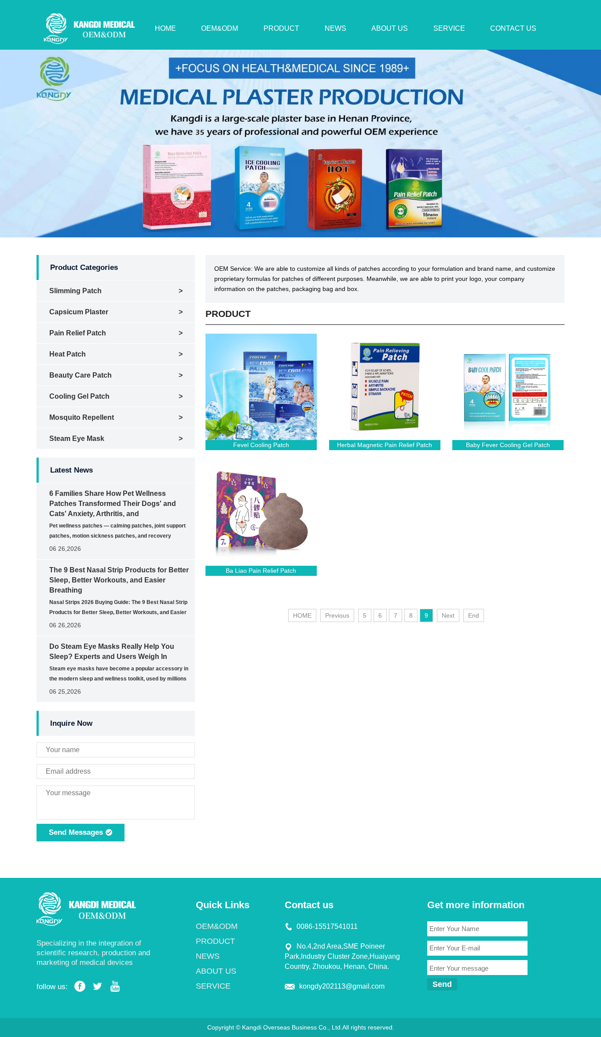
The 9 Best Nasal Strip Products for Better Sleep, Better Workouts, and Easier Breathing (119, 580)
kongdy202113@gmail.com (342, 986)
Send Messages (77, 832)
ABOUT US (389, 28)
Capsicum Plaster (78, 312)
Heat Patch (67, 354)
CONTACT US (513, 28)
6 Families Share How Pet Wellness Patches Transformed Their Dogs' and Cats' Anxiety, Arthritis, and (112, 503)
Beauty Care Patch (80, 375)
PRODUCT (281, 28)
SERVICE (449, 28)
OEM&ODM (219, 28)
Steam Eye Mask (76, 438)
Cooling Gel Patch (79, 396)
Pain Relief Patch (77, 333)
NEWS (335, 28)
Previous (337, 615)
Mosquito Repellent (81, 417)
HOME (165, 28)
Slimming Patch (75, 291)
